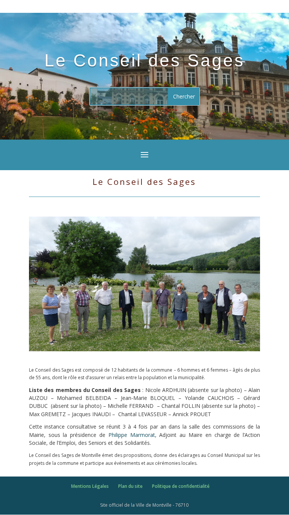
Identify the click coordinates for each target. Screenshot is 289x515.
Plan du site (130, 486)
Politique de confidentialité (181, 486)
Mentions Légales (90, 486)
